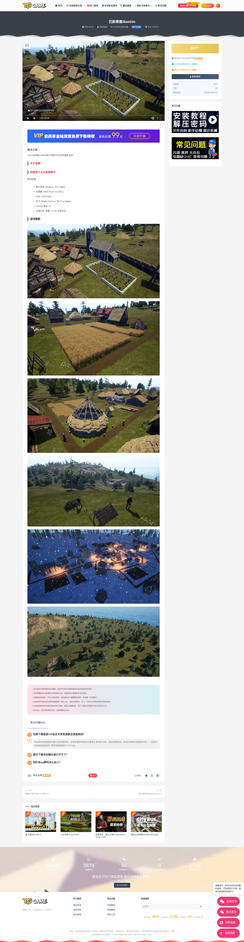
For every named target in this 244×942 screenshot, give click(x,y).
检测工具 (111, 914)
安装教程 (111, 905)
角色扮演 (77, 905)
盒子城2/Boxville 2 (33, 834)
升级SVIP (198, 58)
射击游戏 (77, 914)
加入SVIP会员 (122, 885)
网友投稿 (37, 775)
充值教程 (111, 910)
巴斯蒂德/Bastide (62, 710)
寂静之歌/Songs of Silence (37, 794)
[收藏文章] (146, 775)
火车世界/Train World (69, 834)
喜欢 (93, 775)
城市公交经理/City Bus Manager (145, 834)
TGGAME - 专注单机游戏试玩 (43, 710)
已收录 (137, 27)
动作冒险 (77, 910)
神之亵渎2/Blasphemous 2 (150, 794)
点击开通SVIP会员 (189, 5)
